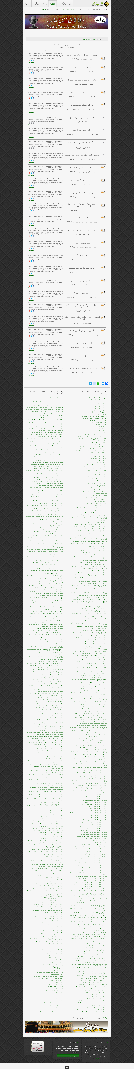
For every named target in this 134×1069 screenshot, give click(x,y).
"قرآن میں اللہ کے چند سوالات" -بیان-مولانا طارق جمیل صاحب (45, 481)
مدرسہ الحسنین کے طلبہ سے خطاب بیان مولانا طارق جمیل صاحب (45, 549)
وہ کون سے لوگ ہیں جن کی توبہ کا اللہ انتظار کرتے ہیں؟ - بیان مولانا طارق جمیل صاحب (45, 846)
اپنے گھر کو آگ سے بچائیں (55, 984)
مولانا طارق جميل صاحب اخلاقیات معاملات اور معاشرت (47, 679)
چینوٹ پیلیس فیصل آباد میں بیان (53, 926)
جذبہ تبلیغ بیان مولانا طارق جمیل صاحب (51, 866)
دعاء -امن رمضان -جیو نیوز (55, 756)
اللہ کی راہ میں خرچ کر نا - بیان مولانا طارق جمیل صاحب (46, 624)
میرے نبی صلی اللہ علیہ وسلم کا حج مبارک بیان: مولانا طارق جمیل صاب (45, 891)
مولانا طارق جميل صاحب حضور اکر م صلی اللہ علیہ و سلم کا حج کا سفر (45, 606)
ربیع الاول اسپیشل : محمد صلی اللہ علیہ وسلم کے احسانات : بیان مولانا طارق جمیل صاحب (45, 672)
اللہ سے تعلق (59, 992)
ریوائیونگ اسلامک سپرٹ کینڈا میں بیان (51, 896)
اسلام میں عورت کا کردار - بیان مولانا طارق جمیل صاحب (47, 770)
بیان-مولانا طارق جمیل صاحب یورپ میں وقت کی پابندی (47, 622)
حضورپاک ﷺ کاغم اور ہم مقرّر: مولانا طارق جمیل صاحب (47, 460)
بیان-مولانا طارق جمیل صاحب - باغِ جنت (52, 458)
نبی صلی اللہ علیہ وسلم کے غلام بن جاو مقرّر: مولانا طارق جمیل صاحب (44, 497)
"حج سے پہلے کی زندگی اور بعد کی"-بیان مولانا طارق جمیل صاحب (44, 585)
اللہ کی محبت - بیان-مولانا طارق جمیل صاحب (50, 641)
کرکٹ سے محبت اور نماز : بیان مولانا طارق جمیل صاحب (47, 821)
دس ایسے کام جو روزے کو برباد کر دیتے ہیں (50, 1002)
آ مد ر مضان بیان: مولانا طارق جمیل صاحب (51, 902)
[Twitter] (103, 383)
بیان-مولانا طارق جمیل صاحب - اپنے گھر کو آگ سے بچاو (47, 464)
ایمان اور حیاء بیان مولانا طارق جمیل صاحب (50, 875)
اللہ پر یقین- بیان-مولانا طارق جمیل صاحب (50, 661)
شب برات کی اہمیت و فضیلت (55, 947)
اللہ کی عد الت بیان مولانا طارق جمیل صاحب (50, 834)
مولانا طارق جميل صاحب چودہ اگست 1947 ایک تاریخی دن (47, 637)
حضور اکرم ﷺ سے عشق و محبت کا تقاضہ (52, 900)
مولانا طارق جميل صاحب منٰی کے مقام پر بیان (50, 691)
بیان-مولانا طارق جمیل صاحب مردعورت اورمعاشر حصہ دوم (46, 581)
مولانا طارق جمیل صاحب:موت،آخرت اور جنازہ (50, 483)
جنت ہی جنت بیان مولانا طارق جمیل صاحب (51, 832)
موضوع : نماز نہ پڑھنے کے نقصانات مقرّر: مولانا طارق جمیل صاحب (45, 402)
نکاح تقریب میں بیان (57, 970)
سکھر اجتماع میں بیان (56, 966)
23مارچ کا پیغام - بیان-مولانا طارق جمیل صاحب (49, 583)
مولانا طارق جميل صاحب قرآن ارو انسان (51, 659)
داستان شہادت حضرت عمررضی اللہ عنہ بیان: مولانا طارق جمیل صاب (45, 799)
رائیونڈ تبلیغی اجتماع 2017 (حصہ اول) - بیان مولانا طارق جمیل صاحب (45, 878)
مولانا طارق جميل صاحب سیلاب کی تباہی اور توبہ (49, 750)
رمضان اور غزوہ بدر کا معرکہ (54, 1009)
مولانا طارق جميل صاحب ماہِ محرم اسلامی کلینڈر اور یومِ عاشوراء (46, 598)
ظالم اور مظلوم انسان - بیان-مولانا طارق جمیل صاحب (47, 715)
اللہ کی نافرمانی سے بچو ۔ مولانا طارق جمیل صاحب (48, 910)
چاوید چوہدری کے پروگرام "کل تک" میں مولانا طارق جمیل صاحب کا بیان (45, 506)
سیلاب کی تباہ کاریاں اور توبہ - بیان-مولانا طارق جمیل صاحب (45, 732)
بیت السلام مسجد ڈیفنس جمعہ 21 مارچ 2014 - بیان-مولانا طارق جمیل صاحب (45, 420)
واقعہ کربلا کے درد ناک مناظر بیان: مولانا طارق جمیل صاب (46, 796)
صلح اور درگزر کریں (57, 959)
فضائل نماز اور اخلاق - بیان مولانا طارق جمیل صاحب (48, 724)
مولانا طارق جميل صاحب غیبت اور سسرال (51, 595)
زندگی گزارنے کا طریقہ (56, 836)
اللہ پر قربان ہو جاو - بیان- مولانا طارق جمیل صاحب (47, 689)
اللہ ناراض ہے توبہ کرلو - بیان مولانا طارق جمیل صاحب (46, 849)
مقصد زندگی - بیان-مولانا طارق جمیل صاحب (50, 443)
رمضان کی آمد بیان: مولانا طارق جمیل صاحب (50, 802)
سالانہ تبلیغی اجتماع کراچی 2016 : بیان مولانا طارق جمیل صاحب (46, 614)
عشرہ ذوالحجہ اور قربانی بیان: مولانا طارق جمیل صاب (47, 830)
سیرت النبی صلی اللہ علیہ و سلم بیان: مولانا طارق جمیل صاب (45, 764)
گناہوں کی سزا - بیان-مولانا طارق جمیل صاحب (50, 578)
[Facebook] (106, 383)
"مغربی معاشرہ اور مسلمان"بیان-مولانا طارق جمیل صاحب (46, 411)
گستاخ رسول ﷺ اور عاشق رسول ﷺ (54, 968)
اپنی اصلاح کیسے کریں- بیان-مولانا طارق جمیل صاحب (48, 560)
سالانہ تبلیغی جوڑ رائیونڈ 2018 (53, 898)
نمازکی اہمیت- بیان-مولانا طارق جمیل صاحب (50, 620)
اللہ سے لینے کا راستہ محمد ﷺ (55, 986)
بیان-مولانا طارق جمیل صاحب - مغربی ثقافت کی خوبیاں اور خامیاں (46, 653)
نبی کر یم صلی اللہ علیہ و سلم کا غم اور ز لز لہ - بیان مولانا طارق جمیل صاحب (44, 557)
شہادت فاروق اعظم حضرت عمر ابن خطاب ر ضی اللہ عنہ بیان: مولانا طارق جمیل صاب (45, 761)
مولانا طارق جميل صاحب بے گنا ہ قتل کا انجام (49, 734)
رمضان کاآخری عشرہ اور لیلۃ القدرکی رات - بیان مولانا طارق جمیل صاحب (44, 931)
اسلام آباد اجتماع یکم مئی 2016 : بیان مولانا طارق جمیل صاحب (45, 736)
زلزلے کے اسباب (58, 996)
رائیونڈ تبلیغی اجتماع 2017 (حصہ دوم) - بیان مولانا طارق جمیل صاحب (45, 857)
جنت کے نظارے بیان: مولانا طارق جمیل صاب (51, 789)
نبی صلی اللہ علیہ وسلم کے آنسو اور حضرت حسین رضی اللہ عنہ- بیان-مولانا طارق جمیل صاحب (44, 617)
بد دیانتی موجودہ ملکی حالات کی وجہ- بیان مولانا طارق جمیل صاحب (45, 635)
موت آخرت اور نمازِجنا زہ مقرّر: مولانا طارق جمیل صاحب (47, 434)
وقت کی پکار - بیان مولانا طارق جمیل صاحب (50, 758)
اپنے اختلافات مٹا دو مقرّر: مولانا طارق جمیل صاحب (48, 562)
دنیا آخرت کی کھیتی (57, 974)
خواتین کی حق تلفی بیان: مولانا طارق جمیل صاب (49, 838)
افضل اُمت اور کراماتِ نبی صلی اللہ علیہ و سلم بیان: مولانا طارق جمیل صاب (45, 852)
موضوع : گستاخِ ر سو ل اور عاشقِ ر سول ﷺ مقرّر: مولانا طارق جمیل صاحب (44, 511)
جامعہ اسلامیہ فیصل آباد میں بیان (53, 955)
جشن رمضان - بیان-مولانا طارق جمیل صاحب (51, 699)
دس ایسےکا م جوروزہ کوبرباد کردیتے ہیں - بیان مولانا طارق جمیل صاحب (45, 885)
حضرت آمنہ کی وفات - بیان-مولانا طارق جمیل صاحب (48, 573)
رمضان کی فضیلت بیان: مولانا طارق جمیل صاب (50, 783)
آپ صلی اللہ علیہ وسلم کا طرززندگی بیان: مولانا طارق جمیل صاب (45, 871)
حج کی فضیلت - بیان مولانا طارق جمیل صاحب (50, 726)
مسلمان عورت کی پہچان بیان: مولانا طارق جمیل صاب (48, 818)
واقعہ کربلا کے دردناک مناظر (54, 951)
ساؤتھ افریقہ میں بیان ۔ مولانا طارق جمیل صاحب (48, 976)
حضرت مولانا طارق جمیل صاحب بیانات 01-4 (51, 533)
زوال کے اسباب (59, 982)
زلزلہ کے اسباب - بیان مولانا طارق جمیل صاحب (49, 667)
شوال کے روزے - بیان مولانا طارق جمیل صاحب (50, 953)
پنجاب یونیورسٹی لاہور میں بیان (53, 912)
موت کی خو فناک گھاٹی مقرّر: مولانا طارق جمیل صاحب (48, 454)
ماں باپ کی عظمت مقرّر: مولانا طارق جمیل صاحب (49, 514)
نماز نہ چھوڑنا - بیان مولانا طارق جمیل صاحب (49, 808)
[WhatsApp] (98, 383)
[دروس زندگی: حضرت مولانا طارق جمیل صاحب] (66, 1032)
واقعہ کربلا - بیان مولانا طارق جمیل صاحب (50, 521)
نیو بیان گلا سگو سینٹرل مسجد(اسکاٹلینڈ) (50, 978)
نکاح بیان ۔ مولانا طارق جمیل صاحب (52, 772)
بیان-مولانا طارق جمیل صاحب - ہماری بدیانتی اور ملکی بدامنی (44, 663)
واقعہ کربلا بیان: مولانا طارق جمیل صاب (51, 810)
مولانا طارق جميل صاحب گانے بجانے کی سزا (50, 492)
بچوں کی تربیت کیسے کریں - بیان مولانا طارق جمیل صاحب (46, 787)
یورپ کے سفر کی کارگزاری (55, 873)
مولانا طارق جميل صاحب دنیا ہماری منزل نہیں (49, 711)
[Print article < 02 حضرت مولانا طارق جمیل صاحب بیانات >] (107, 38)
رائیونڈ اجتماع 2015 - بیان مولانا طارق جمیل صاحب (48, 508)
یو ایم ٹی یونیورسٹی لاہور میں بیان (52, 922)
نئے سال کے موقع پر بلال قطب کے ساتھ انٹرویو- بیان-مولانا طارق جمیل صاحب (45, 570)
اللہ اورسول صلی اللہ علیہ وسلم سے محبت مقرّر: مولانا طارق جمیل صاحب (45, 546)
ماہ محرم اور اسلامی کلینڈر (55, 980)
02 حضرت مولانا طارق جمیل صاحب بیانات (51, 415)
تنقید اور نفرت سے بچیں (56, 881)
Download (31, 62)
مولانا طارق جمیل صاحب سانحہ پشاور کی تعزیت (49, 593)
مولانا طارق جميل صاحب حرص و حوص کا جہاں (51, 609)
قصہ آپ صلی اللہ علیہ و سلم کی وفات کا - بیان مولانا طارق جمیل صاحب (45, 775)
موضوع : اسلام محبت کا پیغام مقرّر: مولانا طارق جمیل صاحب (46, 428)
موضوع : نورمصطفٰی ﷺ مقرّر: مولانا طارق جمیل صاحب (48, 527)
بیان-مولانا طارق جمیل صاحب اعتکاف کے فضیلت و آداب (47, 717)
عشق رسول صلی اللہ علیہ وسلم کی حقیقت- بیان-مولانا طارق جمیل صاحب (46, 656)
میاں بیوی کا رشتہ (57, 768)
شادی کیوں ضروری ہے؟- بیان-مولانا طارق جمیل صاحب (48, 413)
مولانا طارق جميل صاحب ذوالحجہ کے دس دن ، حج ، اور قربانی (45, 742)
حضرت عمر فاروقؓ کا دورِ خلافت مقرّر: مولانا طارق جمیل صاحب (45, 407)
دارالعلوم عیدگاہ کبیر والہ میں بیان (51, 936)
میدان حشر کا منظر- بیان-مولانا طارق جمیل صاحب (48, 466)
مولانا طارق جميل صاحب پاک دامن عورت (52, 447)
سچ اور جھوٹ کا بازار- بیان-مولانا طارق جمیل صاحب (48, 669)
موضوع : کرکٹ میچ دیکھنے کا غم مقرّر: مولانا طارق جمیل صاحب (45, 426)
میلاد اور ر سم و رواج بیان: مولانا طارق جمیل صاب (48, 766)
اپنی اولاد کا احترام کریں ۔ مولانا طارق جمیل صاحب (47, 949)
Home (44, 9)
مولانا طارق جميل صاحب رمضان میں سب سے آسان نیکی (48, 703)
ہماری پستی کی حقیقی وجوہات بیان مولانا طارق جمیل (47, 494)
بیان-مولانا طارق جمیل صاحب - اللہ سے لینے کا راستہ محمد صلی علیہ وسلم (44, 516)
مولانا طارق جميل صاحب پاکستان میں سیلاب (51, 746)
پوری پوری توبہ (58, 998)
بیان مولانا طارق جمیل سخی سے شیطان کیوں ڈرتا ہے (48, 674)
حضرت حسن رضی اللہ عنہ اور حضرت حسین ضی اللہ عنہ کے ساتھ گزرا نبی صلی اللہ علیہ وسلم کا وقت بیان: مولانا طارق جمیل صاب (45, 805)
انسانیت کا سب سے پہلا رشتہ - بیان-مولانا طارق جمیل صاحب (46, 519)
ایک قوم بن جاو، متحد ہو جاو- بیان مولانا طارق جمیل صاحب (45, 490)
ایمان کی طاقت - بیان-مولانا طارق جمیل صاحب (50, 687)
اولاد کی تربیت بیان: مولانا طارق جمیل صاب (50, 677)
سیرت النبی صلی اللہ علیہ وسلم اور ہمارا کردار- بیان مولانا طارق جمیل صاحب (44, 439)
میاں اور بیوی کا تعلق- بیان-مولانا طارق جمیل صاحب (47, 405)
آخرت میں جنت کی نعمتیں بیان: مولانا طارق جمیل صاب (47, 816)
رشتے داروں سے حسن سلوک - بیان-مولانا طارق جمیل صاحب (47, 477)
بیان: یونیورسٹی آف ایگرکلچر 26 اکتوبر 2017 (49, 972)
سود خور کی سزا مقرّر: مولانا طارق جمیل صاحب (50, 436)
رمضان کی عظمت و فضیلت (56, 1000)
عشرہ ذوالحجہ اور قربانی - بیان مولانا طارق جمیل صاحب (46, 738)
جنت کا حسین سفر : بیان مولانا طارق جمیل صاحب (49, 719)
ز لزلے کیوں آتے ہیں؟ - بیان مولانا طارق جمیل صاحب (47, 709)
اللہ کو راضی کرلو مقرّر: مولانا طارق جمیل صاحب (49, 417)
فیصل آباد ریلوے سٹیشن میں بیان (53, 964)
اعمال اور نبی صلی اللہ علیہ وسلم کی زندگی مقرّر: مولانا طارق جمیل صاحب (46, 474)
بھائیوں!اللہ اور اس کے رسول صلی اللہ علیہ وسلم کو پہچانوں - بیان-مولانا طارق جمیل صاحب (44, 649)
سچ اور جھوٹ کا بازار (56, 988)
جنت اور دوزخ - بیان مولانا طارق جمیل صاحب (50, 683)
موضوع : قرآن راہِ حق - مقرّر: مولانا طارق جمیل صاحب (48, 587)
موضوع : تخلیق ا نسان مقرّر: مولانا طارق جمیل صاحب (48, 535)
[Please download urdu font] (38, 1046)
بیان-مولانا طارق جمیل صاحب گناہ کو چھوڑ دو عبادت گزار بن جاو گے (45, 576)
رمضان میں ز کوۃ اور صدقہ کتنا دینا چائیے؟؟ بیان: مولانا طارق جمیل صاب (45, 823)
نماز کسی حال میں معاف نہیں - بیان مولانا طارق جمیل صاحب (45, 630)
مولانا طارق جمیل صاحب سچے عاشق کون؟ (52, 626)
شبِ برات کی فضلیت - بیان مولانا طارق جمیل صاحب (49, 906)
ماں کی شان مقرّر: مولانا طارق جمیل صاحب (51, 430)
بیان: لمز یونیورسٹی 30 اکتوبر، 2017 (52, 934)
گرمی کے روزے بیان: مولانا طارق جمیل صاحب (50, 740)
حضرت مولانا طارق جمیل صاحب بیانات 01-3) (51, 485)
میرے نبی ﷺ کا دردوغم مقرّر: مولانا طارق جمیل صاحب (47, 468)
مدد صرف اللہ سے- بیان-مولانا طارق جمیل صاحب (49, 643)
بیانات (52, 9)
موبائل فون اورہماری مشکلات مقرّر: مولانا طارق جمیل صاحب (46, 441)
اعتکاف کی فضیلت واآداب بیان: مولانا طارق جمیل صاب (47, 828)
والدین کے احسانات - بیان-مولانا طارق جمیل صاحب (48, 479)
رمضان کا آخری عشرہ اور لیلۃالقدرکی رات (50, 1011)
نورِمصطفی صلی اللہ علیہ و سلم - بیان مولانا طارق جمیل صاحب (45, 814)
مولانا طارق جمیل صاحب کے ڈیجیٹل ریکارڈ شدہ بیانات (47, 399)
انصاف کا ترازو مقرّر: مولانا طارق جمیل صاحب (49, 529)
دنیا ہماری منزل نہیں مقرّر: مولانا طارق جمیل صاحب (47, 432)
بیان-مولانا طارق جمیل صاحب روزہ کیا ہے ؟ (50, 713)
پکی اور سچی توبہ (58, 1007)
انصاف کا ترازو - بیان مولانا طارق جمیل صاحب (49, 697)
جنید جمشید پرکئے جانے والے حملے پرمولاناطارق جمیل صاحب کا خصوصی (44, 780)
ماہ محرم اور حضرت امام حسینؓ (53, 994)
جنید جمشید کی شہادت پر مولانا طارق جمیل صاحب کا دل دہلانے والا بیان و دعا (45, 603)
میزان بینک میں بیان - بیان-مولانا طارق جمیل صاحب (48, 449)
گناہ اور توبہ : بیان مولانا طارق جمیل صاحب (50, 730)
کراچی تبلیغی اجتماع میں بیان (53, 918)
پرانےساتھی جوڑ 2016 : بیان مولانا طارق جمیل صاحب (48, 744)
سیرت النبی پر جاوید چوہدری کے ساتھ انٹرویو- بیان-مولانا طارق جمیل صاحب (45, 500)
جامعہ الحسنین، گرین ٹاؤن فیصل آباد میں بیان (49, 883)
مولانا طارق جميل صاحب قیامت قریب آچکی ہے (50, 628)
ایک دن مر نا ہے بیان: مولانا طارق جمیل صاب (50, 777)
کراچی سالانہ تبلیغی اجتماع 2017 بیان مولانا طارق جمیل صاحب (44, 693)
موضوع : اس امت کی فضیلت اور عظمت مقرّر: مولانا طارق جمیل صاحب (46, 551)
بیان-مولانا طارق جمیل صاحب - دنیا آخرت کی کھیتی (48, 566)
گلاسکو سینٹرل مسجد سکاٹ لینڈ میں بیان (51, 957)
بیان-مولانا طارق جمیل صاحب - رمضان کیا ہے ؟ (49, 707)
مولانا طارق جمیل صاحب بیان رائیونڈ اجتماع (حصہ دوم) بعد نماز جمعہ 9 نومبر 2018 (45, 938)
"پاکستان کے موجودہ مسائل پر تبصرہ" (52, 564)
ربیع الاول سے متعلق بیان (55, 908)
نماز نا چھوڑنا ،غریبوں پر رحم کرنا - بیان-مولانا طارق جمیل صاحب (44, 471)
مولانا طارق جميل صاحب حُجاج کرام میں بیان (50, 752)
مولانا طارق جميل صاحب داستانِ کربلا (52, 452)
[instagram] (94, 383)
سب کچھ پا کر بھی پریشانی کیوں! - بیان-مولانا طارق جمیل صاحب (44, 409)
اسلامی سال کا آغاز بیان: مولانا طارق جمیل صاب (49, 826)
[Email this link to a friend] (105, 38)
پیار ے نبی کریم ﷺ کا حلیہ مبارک (53, 854)
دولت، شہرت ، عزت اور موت (55, 894)
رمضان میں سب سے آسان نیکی (55, 1005)
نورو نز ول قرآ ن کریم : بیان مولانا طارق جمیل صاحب (47, 864)
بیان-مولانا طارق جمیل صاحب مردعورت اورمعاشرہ (48, 456)
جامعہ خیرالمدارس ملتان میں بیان (52, 924)
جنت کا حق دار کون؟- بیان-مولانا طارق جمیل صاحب (48, 701)
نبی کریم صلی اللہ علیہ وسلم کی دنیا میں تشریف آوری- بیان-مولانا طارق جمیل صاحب (44, 646)
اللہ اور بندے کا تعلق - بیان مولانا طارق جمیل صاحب (47, 868)
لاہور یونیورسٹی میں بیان (55, 945)
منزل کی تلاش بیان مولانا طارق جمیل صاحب (51, 812)
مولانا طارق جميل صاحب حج (55, 754)
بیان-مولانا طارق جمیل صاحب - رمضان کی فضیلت (49, 632)
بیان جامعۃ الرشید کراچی (55, 943)
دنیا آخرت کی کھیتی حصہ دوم (54, 990)
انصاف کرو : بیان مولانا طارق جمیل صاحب (51, 785)
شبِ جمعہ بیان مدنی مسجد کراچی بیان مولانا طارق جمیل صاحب (45, 844)
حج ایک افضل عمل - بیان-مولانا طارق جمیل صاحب (49, 722)
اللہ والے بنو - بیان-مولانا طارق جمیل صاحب (50, 639)
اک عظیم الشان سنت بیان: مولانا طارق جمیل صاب (49, 862)
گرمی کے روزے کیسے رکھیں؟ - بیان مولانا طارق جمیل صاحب (46, 904)
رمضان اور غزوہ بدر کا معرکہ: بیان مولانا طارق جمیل (47, 705)
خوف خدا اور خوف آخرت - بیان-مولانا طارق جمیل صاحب (47, 611)
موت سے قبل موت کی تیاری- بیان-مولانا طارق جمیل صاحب (47, 531)
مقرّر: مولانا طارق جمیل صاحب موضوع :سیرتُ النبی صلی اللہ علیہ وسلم (46, 541)
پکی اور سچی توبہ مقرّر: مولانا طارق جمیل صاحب (49, 589)
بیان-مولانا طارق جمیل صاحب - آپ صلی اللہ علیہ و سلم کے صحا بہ (45, 537)
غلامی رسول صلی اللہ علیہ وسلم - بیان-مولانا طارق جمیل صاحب (45, 591)
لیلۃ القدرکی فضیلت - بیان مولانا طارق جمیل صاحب (48, 916)
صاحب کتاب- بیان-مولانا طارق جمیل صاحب (51, 554)
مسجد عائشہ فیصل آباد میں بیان (53, 920)
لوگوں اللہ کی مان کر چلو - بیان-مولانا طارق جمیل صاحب (46, 665)
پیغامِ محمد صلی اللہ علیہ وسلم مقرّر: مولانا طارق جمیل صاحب (45, 445)
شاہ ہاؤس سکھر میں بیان (56, 962)
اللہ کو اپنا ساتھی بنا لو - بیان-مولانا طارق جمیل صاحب (46, 695)
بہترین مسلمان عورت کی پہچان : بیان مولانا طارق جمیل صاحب (45, 748)
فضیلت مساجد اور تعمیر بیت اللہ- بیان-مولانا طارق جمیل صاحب (44, 685)
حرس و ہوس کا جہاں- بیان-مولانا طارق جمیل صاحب (49, 681)
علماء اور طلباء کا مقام (55, 928)
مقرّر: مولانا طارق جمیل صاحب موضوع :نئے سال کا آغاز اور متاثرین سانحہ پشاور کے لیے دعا (46, 524)
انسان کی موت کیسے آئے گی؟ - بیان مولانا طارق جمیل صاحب (46, 860)
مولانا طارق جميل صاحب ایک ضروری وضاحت (51, 503)
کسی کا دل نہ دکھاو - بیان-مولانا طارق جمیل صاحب (48, 568)
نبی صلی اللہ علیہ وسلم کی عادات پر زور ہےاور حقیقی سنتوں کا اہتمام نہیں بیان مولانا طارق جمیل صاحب (45, 841)
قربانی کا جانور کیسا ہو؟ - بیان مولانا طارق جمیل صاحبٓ (46, 941)
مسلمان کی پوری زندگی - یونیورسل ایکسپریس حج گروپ (47, 462)
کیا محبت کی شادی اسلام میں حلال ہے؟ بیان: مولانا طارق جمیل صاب (45, 792)
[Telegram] (90, 383)
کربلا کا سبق (59, 914)
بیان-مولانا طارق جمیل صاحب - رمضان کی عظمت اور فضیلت (46, 543)
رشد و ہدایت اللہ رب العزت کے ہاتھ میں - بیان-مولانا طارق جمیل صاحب (45, 487)
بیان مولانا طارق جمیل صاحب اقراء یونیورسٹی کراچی (47, 888)
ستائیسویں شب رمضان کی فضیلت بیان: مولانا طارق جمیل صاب (45, 794)
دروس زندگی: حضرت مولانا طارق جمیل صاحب (51, 397)
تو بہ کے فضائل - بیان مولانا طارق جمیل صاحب (49, 728)
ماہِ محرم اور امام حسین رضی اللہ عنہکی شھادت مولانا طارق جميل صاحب (45, 423)
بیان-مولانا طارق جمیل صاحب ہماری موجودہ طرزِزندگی (47, 600)
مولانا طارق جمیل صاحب (67, 9)
